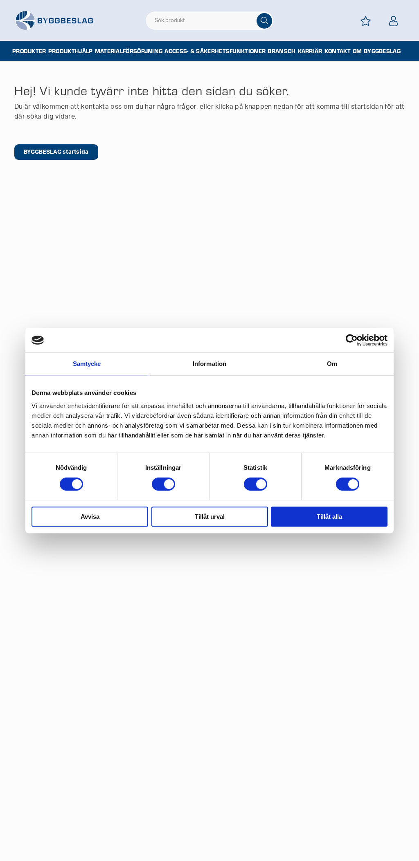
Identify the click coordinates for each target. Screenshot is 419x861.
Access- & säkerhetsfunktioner (215, 51)
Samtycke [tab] (87, 363)
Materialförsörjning (129, 51)
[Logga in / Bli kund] (393, 21)
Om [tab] (332, 363)
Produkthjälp (70, 51)
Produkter (29, 51)
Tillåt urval (210, 516)
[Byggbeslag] (54, 20)
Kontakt (337, 51)
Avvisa (90, 516)
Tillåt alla (329, 516)
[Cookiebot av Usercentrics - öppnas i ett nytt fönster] (351, 340)
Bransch (281, 51)
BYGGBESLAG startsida (56, 152)
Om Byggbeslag (377, 51)
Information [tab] (209, 363)
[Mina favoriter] (366, 21)
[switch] (163, 484)
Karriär (310, 51)
